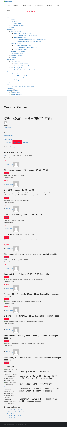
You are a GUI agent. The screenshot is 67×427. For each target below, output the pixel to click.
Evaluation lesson (12, 414)
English (18, 92)
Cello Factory (14, 21)
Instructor (25, 142)
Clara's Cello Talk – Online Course (17, 412)
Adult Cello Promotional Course (22, 33)
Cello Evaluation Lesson (17, 53)
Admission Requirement (17, 55)
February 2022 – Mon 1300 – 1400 (34, 371)
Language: (28, 11)
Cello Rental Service (16, 74)
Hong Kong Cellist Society (18, 25)
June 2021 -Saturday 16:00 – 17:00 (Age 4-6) (23, 214)
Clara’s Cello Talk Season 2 (21, 66)
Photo (12, 27)
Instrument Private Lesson (18, 51)
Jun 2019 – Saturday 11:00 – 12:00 (19, 234)
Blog (58, 5)
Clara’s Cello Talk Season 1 (21, 63)
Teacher (6, 125)
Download (13, 57)
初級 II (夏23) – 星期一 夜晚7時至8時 (35, 383)
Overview (8, 142)
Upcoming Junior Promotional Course (27, 47)
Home (8, 5)
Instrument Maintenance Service (19, 76)
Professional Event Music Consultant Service (23, 78)
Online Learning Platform (17, 68)
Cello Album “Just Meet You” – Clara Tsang (22, 86)
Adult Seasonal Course (20, 37)
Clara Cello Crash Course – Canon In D (24, 70)
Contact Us (18, 11)
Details (6, 173)
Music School (17, 23)
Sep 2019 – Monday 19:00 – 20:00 (19, 189)
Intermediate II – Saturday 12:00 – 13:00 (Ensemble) (26, 274)
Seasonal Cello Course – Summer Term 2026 (29, 41)
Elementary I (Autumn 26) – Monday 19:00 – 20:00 (26, 170)
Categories (7, 133)
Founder (13, 19)
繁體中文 (19, 94)
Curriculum (17, 142)
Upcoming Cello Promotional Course (27, 35)
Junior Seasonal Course (20, 49)
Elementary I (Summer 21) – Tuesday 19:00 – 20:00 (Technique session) (39, 399)
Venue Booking (15, 80)
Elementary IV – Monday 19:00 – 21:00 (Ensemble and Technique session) (32, 358)
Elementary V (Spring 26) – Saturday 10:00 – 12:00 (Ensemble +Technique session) (38, 376)
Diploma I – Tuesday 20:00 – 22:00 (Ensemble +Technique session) (33, 315)
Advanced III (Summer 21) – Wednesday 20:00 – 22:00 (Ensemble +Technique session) (40, 389)
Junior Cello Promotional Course (22, 45)
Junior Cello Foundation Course (15, 416)
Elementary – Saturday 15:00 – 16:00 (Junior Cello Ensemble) (30, 254)
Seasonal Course (8, 135)
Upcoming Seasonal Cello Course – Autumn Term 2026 (32, 39)
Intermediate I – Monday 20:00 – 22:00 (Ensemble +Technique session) (31, 336)
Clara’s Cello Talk (15, 61)
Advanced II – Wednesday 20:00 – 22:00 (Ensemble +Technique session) (31, 294)
